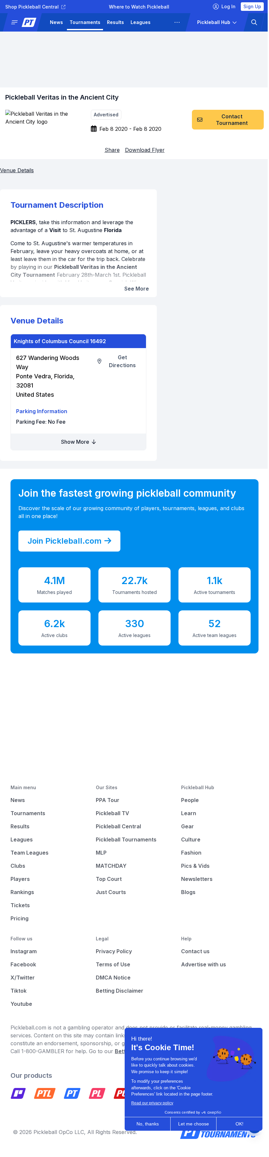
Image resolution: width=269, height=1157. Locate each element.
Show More (76, 441)
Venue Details (17, 170)
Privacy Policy (114, 951)
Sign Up (252, 6)
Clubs (17, 865)
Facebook (23, 964)
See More (136, 288)
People (190, 800)
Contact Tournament (232, 119)
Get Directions (122, 361)
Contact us (195, 951)
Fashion (191, 852)
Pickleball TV (112, 813)
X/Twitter (22, 977)
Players (20, 879)
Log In (228, 6)
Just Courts (111, 892)
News (56, 22)
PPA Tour (107, 800)
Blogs (188, 892)
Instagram (23, 951)
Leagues (141, 22)
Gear (187, 826)
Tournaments (85, 22)
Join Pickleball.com (65, 541)
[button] (25, 22)
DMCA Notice (113, 977)
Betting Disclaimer (119, 990)
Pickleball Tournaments (126, 839)
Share (112, 150)
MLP (101, 852)
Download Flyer (145, 150)
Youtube (21, 1004)
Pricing (19, 918)
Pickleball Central (118, 826)
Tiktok (18, 990)
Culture (190, 839)
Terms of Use (113, 964)
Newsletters (197, 879)
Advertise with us (203, 964)
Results (115, 22)
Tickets (20, 905)
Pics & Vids (195, 865)
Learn (188, 813)
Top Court (109, 879)
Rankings (22, 892)
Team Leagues (29, 852)
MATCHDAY (111, 865)
